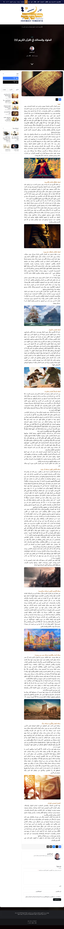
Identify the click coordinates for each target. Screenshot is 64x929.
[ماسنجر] (54, 846)
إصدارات (22, 1)
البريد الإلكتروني (58, 891)
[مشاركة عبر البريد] (51, 846)
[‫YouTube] (33, 923)
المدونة (11, 1)
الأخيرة (11, 89)
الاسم (60, 886)
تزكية (29, 1)
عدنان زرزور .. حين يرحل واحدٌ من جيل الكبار (15, 138)
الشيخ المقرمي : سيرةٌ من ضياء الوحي (7, 101)
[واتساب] (28, 923)
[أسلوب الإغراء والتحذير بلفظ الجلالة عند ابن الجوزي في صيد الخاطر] (6, 133)
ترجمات (18, 1)
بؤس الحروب (16, 149)
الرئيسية (58, 1)
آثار (34, 1)
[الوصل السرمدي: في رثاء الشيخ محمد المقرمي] (15, 107)
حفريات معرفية (51, 1)
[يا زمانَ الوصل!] (6, 146)
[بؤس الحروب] (14, 146)
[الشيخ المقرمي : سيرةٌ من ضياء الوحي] (15, 102)
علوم (32, 1)
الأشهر (17, 89)
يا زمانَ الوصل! (7, 149)
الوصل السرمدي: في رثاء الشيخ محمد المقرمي (7, 107)
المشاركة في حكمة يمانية (32, 920)
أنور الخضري (32, 52)
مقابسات (42, 1)
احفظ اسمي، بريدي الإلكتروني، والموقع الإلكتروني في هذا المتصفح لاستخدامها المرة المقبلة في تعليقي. (42, 896)
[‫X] (57, 99)
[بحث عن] (4, 2)
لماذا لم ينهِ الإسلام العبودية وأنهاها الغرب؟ (7, 96)
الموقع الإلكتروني (39, 891)
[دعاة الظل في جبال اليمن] (15, 113)
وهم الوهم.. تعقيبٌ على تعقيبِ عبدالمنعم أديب (7, 119)
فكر (46, 1)
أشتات (26, 1)
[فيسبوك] (60, 99)
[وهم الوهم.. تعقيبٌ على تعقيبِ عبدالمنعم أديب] (15, 119)
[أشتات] (32, 14)
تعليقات (4, 89)
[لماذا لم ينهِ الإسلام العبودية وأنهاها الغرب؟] (15, 96)
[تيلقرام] (29, 923)
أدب (37, 1)
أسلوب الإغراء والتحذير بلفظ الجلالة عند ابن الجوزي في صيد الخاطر (6, 138)
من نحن (14, 1)
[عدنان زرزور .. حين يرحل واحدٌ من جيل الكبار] (14, 133)
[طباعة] (48, 846)
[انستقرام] (31, 923)
